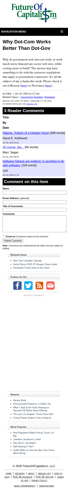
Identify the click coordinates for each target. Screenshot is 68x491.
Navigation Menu (13, 31)
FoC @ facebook (22, 476)
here (24, 85)
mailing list (32, 103)
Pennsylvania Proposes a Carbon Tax (32, 404)
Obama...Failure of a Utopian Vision (26, 133)
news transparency (25, 485)
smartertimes (46, 485)
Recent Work (19, 400)
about (31, 473)
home (9, 473)
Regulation (49, 97)
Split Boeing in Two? (23, 446)
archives (20, 473)
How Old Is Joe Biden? (24, 443)
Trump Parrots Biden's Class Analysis (32, 418)
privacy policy (39, 480)
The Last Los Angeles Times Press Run (33, 414)
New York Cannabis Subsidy (27, 260)
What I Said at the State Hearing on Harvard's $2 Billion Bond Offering (31, 409)
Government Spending (32, 97)
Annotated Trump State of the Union (31, 267)
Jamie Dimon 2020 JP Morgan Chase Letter (35, 264)
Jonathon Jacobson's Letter (27, 439)
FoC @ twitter (45, 476)
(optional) (16, 198)
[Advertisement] (34, 319)
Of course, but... (13, 147)
